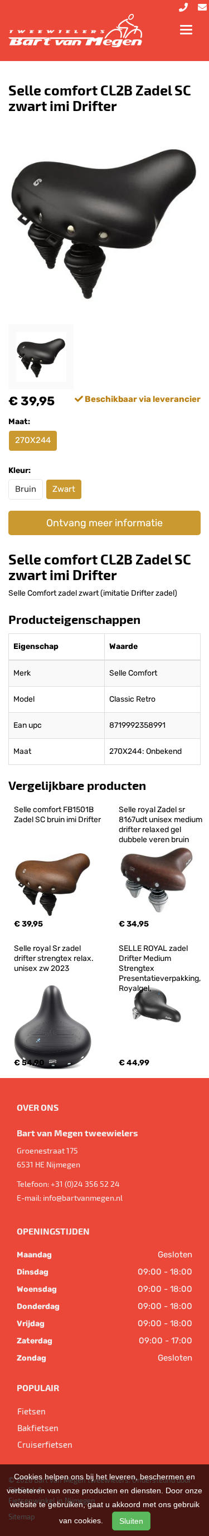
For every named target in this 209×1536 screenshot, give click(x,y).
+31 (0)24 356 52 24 (85, 1183)
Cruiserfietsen (44, 1444)
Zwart (63, 489)
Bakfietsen (38, 1428)
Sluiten (131, 1521)
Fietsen (31, 1411)
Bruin (25, 489)
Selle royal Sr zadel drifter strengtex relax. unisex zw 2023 (54, 958)
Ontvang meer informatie (104, 523)
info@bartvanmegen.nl (83, 1197)
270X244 (33, 440)
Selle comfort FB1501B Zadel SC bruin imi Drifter (57, 814)
